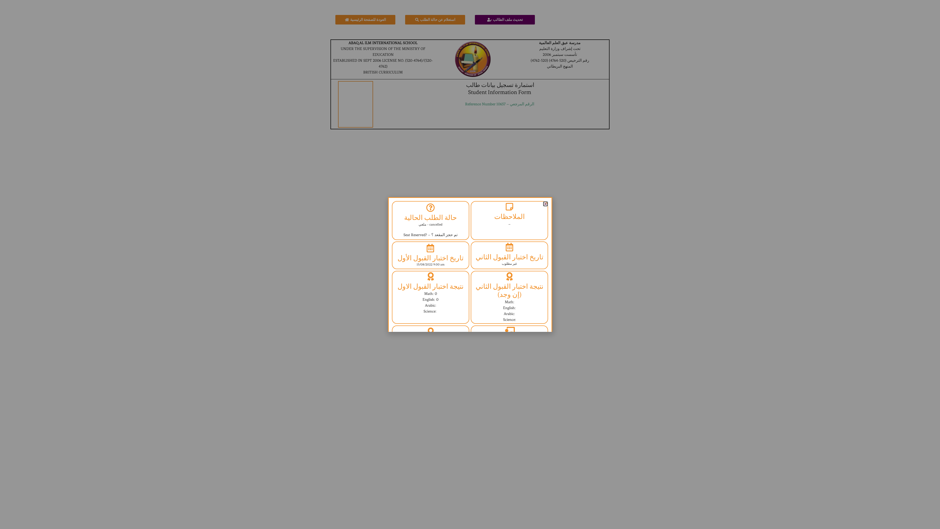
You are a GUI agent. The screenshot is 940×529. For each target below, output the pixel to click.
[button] (545, 204)
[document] (470, 264)
